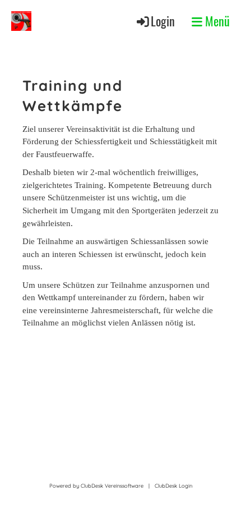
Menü (216, 20)
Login (163, 21)
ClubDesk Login (173, 486)
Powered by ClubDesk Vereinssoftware (96, 486)
